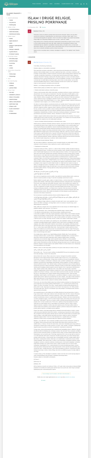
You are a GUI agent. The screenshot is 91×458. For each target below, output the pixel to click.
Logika (11, 68)
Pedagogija (12, 76)
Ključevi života (13, 51)
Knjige (51, 3)
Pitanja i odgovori (36, 3)
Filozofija (12, 63)
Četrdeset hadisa (14, 54)
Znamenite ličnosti (14, 94)
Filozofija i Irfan (12, 56)
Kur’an (11, 38)
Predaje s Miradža (14, 49)
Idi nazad (43, 380)
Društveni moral (14, 31)
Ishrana (11, 85)
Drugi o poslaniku (14, 97)
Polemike (44, 27)
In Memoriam (12, 113)
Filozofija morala (14, 29)
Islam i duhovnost (14, 108)
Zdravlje (11, 83)
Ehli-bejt (11, 92)
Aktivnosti (45, 3)
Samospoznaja (13, 99)
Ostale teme (11, 90)
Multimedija (57, 3)
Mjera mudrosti (13, 41)
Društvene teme (13, 104)
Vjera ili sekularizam (15, 101)
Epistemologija (13, 58)
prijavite (59, 377)
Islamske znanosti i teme (67, 3)
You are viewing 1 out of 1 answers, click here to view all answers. (56, 373)
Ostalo (11, 111)
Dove (9, 78)
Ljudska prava (13, 88)
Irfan (10, 65)
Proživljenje (12, 24)
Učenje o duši (12, 106)
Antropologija (13, 61)
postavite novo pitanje (70, 377)
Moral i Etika (11, 27)
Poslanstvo (12, 22)
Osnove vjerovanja (13, 18)
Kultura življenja (12, 81)
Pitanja (29, 13)
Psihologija (12, 74)
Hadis (10, 43)
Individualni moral (14, 34)
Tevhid (11, 20)
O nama (77, 3)
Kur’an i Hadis (11, 36)
